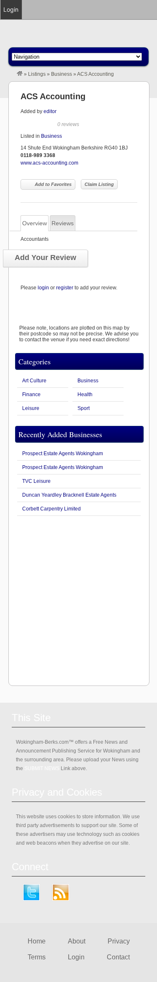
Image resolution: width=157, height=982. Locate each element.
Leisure (30, 408)
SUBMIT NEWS (41, 768)
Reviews (62, 223)
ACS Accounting (53, 96)
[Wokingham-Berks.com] (20, 74)
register (64, 288)
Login (76, 957)
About (76, 941)
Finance (31, 394)
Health (85, 394)
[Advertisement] (78, 600)
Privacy (119, 941)
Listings (37, 74)
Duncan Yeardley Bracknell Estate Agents (69, 495)
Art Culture (34, 381)
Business (61, 74)
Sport (83, 408)
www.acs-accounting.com (49, 163)
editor (50, 111)
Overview (34, 223)
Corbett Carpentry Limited (51, 509)
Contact (118, 957)
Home (37, 941)
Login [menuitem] (10, 9)
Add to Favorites (53, 184)
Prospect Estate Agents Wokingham (62, 453)
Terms (37, 957)
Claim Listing (99, 184)
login (43, 288)
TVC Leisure (36, 481)
